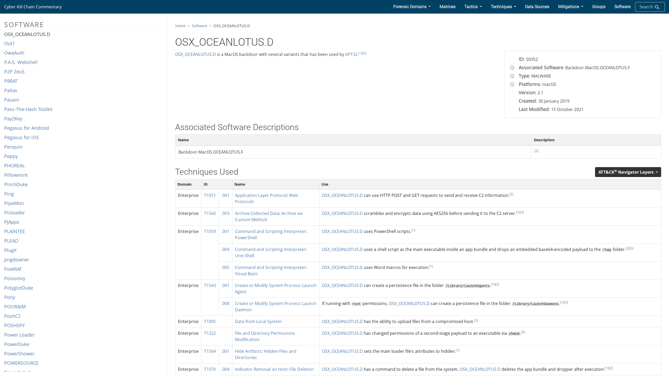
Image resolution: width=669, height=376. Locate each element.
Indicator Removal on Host (261, 369)
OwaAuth (14, 53)
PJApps (11, 222)
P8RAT (11, 81)
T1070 (210, 369)
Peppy (11, 156)
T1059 (210, 231)
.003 (225, 213)
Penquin (13, 147)
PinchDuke (16, 184)
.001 (225, 195)
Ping (9, 194)
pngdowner (16, 259)
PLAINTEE (14, 231)
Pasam (11, 100)
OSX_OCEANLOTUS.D (27, 34)
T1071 (210, 195)
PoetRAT (13, 269)
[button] (412, 6)
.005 (225, 267)
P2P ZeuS (14, 71)
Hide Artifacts (248, 351)
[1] (360, 53)
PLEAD (11, 241)
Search (646, 7)
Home (180, 25)
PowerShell (246, 237)
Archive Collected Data (257, 213)
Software (199, 25)
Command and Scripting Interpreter (270, 231)
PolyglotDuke (18, 288)
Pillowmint (16, 175)
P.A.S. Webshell (21, 62)
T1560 (210, 213)
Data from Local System (258, 321)
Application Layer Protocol (261, 195)
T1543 (210, 285)
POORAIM (15, 306)
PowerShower (19, 353)
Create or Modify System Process (267, 285)
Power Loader (19, 335)
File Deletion (302, 369)
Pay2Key (13, 118)
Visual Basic (246, 274)
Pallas (10, 90)
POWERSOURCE (21, 363)
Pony (9, 297)
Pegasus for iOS (21, 137)
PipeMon (14, 203)
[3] (631, 248)
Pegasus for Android (26, 128)
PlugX (10, 250)
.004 (225, 249)
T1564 (210, 351)
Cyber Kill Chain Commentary (33, 7)
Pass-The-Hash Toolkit (28, 109)
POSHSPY (14, 325)
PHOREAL (14, 165)
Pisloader (14, 212)
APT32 (351, 54)
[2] (364, 53)
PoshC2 (12, 316)
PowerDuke (16, 344)
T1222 (210, 333)
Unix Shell (244, 255)
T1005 (210, 321)
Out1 (9, 43)
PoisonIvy (14, 278)
